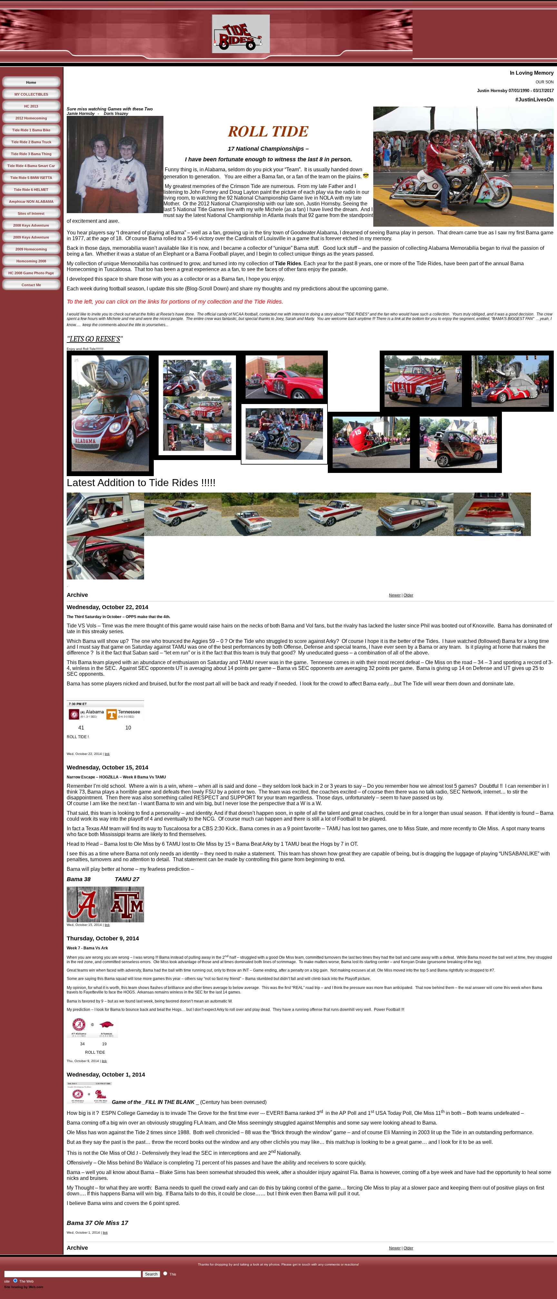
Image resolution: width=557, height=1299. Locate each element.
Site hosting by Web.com (23, 1287)
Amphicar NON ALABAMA (31, 201)
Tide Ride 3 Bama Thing (31, 154)
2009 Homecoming (31, 249)
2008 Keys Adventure (31, 225)
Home (31, 82)
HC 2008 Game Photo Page (31, 273)
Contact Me (31, 285)
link (107, 754)
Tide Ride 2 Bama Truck (31, 142)
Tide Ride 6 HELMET (31, 190)
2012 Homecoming (31, 118)
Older (408, 595)
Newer (395, 595)
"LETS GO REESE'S (93, 339)
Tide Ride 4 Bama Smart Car (31, 166)
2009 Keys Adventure (31, 237)
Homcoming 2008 (31, 261)
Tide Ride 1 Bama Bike (31, 130)
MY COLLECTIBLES (31, 94)
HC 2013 (31, 106)
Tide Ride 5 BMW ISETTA (31, 178)
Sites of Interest (31, 213)
